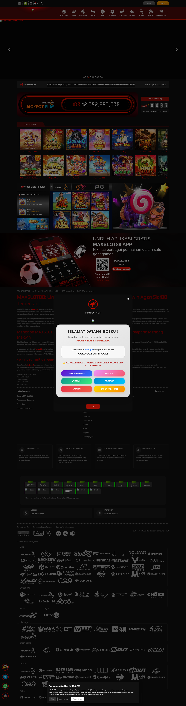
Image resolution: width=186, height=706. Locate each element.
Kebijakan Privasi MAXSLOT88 (76, 694)
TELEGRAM (109, 381)
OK (93, 406)
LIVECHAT (77, 389)
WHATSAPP (77, 381)
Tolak (52, 699)
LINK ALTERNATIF (77, 373)
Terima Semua (77, 699)
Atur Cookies (63, 699)
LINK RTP (109, 373)
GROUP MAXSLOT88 (109, 389)
